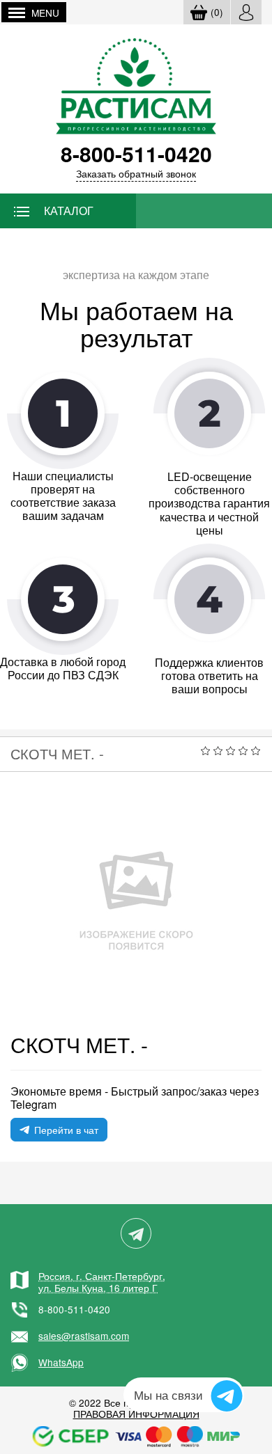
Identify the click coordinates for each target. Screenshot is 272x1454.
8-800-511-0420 (74, 1309)
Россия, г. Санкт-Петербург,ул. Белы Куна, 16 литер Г (101, 1281)
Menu (45, 12)
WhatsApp (61, 1362)
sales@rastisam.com (83, 1336)
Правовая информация (136, 1414)
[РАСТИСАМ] (136, 85)
